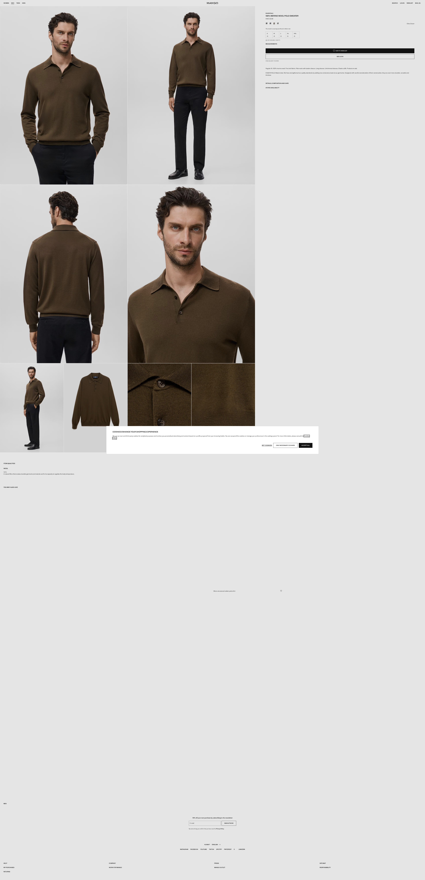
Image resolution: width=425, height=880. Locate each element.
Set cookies (267, 445)
